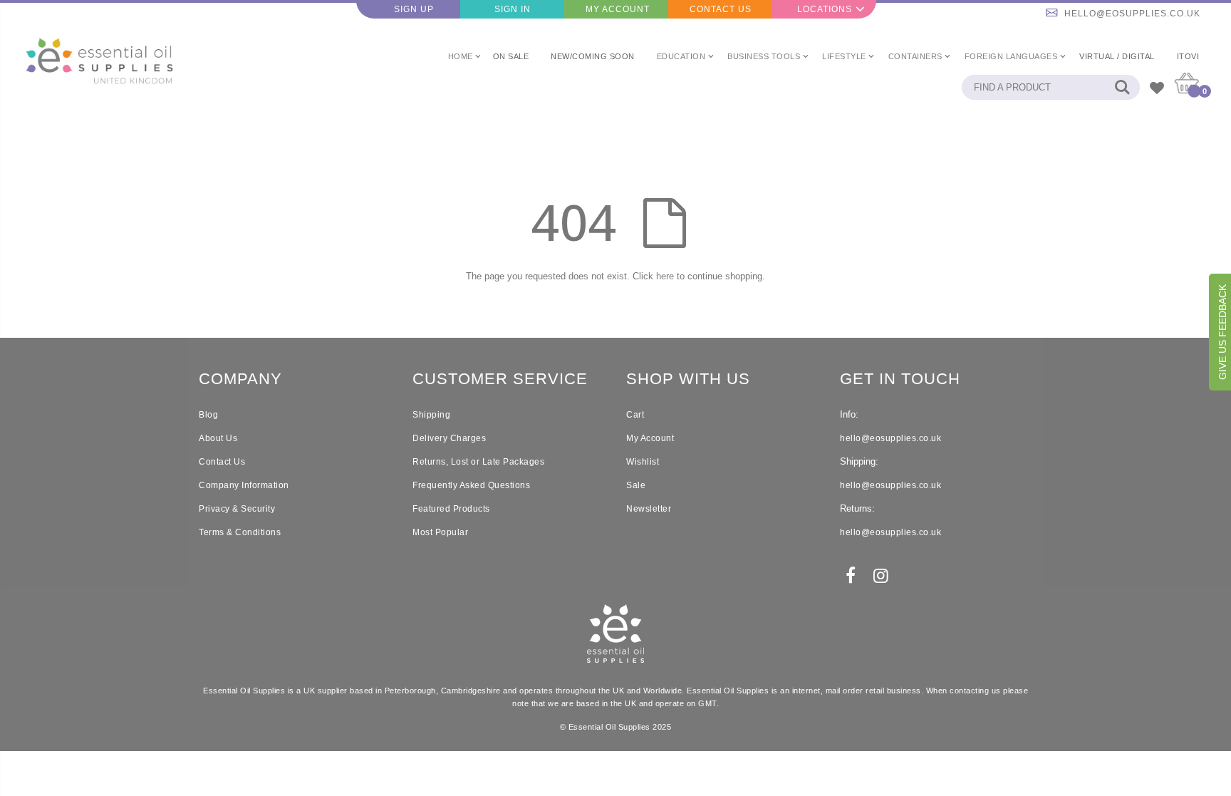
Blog (208, 415)
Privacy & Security (237, 509)
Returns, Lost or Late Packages (478, 462)
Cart (635, 415)
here (665, 276)
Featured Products (451, 509)
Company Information (244, 485)
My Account (618, 9)
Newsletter (648, 509)
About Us (218, 438)
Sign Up (414, 9)
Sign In (512, 9)
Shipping (431, 415)
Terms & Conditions (240, 532)
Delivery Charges (449, 438)
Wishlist (642, 462)
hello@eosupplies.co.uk (1132, 14)
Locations (824, 9)
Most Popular (440, 532)
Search (1122, 87)
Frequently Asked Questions (471, 485)
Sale (635, 485)
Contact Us (721, 9)
